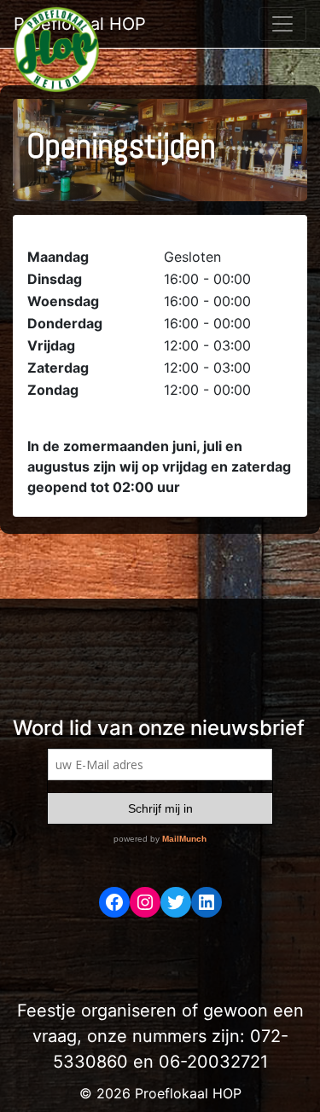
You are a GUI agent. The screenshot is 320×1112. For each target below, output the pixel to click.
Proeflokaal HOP (80, 24)
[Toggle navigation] (282, 24)
